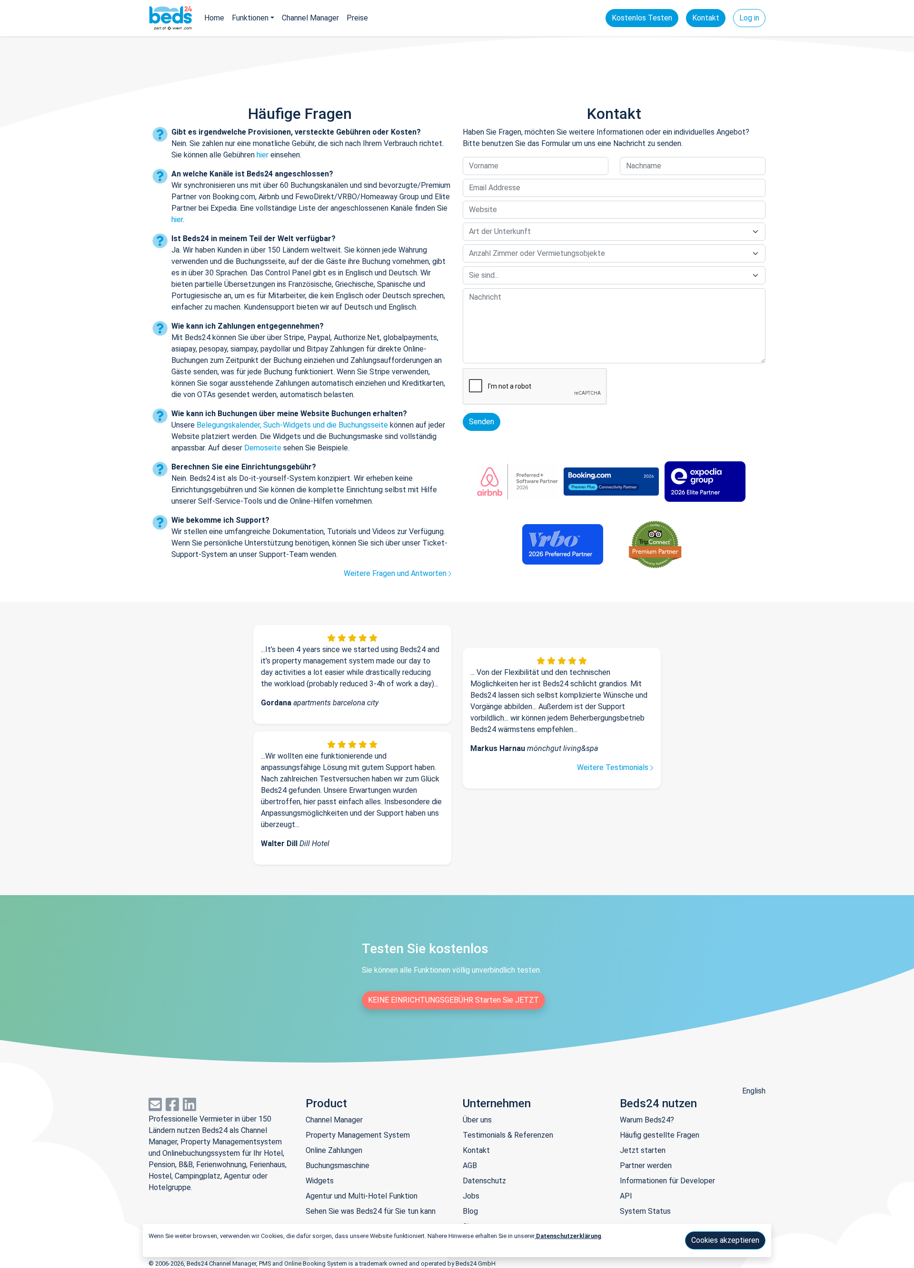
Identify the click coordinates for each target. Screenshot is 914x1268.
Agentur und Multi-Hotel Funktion (361, 1195)
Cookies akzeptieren (725, 1240)
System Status (645, 1211)
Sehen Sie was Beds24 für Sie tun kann (371, 1211)
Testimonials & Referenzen (508, 1135)
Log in (749, 17)
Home (214, 17)
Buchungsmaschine (337, 1165)
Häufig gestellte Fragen (659, 1135)
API (626, 1195)
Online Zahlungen (334, 1150)
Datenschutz (484, 1180)
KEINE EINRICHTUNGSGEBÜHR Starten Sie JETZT (453, 1000)
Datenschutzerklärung (568, 1235)
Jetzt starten (643, 1150)
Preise (357, 17)
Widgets (320, 1180)
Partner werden (646, 1165)
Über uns (477, 1119)
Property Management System (358, 1135)
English (753, 1090)
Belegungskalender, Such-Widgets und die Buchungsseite (292, 424)
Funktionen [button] (250, 17)
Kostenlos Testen (642, 17)
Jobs (471, 1195)
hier (262, 154)
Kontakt (705, 17)
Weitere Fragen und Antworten (396, 573)
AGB (470, 1165)
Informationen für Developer (667, 1180)
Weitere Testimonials (613, 767)
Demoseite (262, 447)
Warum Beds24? (647, 1119)
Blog (470, 1211)
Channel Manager (310, 17)
